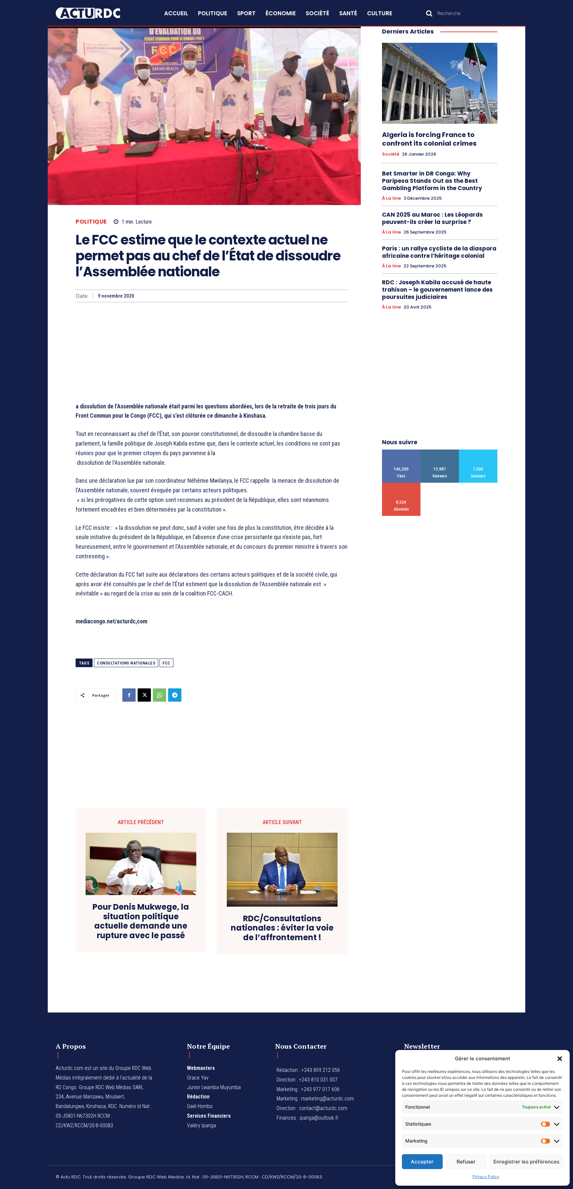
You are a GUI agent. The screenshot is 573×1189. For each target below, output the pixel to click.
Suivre (440, 452)
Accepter (422, 1161)
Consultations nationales (126, 663)
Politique (91, 222)
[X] (144, 695)
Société (390, 154)
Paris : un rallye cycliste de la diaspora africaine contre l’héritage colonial (439, 252)
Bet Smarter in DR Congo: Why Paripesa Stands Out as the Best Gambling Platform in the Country (432, 181)
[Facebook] (129, 695)
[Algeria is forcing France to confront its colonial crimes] (439, 83)
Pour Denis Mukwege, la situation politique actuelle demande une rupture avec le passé (141, 921)
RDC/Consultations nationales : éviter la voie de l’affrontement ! (282, 928)
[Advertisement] (212, 352)
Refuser (466, 1161)
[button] (559, 1058)
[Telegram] (174, 695)
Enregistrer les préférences (526, 1161)
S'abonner (401, 485)
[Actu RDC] (95, 13)
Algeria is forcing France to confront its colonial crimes (429, 139)
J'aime (401, 452)
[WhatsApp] (159, 695)
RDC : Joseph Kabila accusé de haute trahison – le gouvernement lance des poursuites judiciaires (437, 289)
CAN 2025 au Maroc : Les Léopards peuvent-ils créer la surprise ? (432, 218)
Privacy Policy (486, 1176)
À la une (391, 198)
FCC (166, 663)
